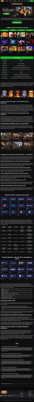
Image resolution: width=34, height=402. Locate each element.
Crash (20, 30)
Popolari (4, 30)
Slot (29, 30)
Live (12, 30)
